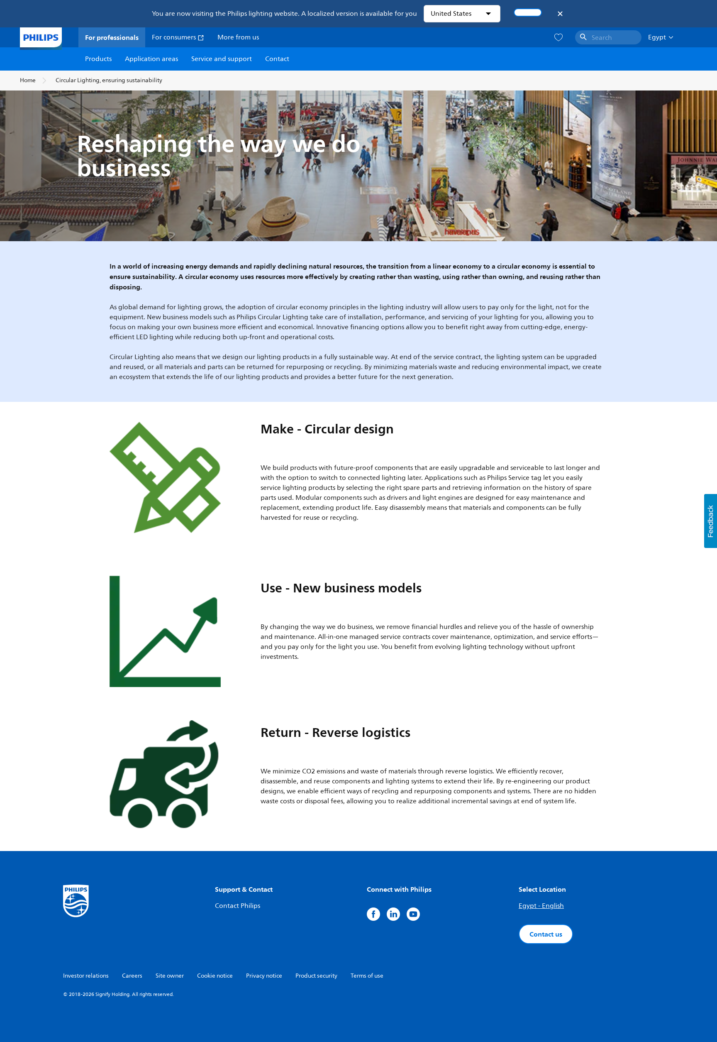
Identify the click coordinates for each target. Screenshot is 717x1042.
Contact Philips (237, 905)
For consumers (175, 37)
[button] (710, 521)
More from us (238, 37)
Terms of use (367, 976)
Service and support (221, 59)
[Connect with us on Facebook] (373, 914)
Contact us (545, 934)
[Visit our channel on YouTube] (413, 914)
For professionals (112, 37)
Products (98, 59)
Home (28, 80)
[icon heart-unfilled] (558, 37)
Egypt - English (541, 905)
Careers (132, 976)
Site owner (170, 976)
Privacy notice (264, 976)
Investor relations (86, 976)
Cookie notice (215, 976)
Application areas (151, 59)
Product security (316, 976)
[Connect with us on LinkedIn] (393, 914)
